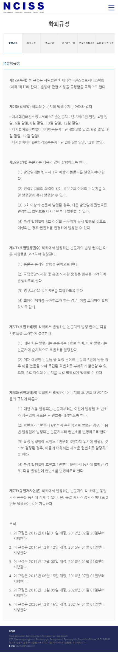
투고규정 (49, 43)
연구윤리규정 (68, 43)
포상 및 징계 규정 (105, 43)
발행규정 (13, 43)
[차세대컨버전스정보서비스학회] (40, 7)
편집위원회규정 (86, 43)
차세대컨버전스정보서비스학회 (40, 7)
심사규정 (31, 43)
